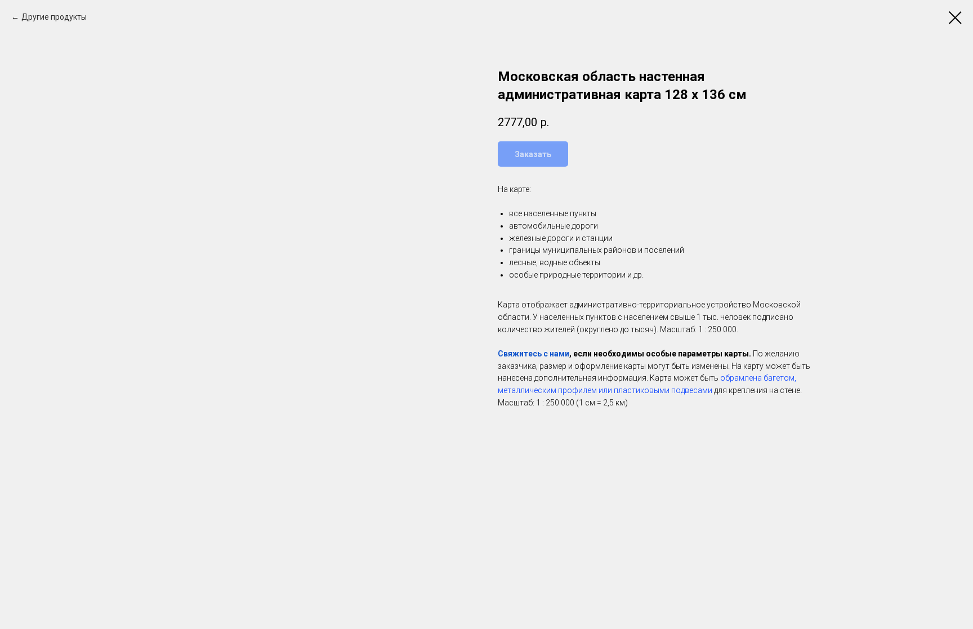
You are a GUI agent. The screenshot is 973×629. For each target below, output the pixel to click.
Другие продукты (54, 16)
